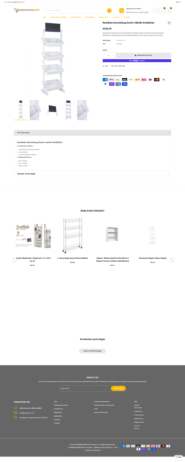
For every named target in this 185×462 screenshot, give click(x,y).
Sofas (96, 409)
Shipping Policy (139, 422)
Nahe (136, 402)
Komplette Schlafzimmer (102, 402)
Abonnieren (118, 388)
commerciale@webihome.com (15, 2)
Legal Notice (138, 411)
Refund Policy (138, 419)
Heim (44, 17)
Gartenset (57, 420)
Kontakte (127, 17)
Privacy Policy (139, 415)
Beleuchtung (58, 412)
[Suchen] (109, 10)
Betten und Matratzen (101, 412)
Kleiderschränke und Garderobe (104, 405)
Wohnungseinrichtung (61, 405)
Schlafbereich (58, 409)
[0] (162, 11)
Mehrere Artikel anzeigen (92, 351)
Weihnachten (58, 416)
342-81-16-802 (144, 12)
